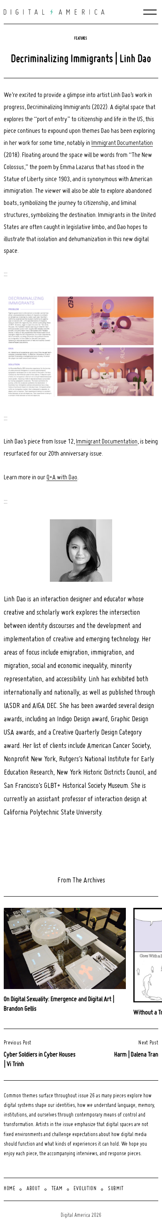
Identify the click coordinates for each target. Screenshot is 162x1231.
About (33, 1188)
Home (9, 1188)
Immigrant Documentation (122, 143)
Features (81, 38)
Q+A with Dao (62, 477)
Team (57, 1188)
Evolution (85, 1188)
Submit (116, 1188)
